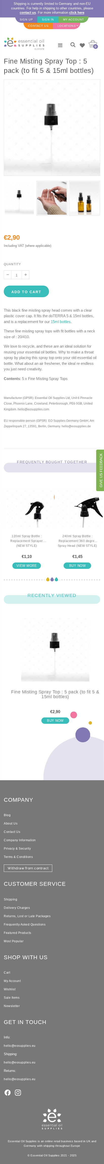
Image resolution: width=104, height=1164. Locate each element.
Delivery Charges (17, 908)
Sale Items (11, 997)
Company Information (20, 840)
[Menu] (60, 45)
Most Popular (13, 941)
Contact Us (12, 832)
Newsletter (12, 1006)
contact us (28, 12)
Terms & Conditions (18, 857)
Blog (7, 815)
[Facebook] (7, 1092)
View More (26, 566)
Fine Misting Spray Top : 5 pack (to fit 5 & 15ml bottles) (55, 694)
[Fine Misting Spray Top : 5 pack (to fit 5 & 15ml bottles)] (55, 654)
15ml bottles (61, 321)
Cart (7, 972)
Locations (67, 25)
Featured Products (17, 933)
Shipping (10, 899)
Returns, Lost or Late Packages (27, 916)
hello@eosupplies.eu (20, 1046)
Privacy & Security (17, 848)
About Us (10, 823)
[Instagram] (18, 1092)
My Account (12, 981)
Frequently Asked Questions (24, 924)
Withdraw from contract (28, 868)
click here (76, 12)
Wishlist (9, 989)
